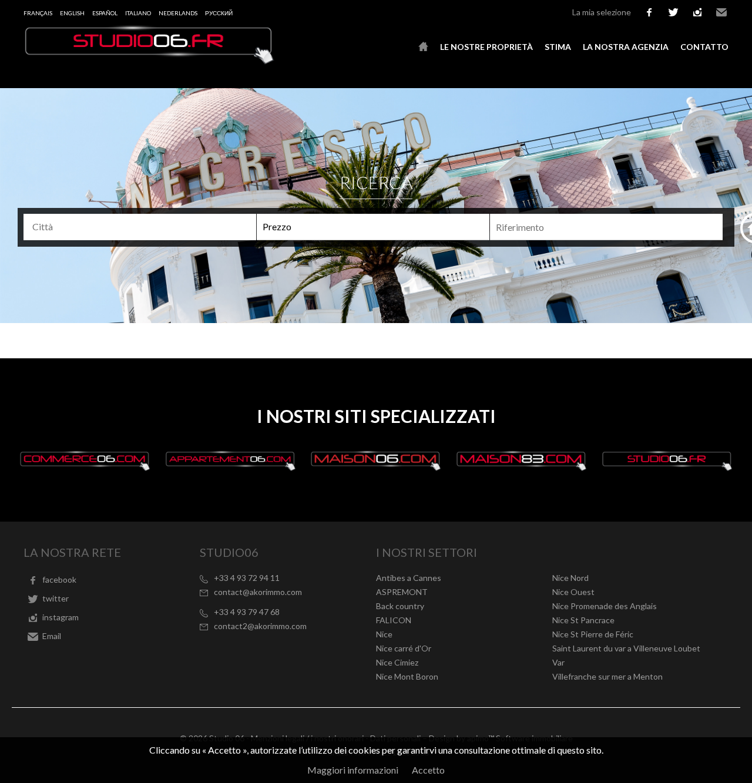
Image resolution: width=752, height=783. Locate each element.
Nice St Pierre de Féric (592, 634)
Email (721, 12)
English (72, 12)
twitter (673, 12)
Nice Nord (570, 578)
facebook (649, 12)
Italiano (138, 12)
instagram (697, 12)
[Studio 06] (150, 60)
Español (105, 12)
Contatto (704, 47)
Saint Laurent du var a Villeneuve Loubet (626, 648)
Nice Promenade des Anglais (604, 606)
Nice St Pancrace (583, 620)
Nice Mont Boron (407, 676)
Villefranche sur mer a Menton (607, 676)
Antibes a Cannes (408, 578)
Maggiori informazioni (352, 769)
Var (558, 662)
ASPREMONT (402, 592)
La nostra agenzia (626, 47)
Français (38, 12)
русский (219, 12)
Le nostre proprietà (486, 47)
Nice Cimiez (397, 662)
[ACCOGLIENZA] (423, 47)
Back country (400, 606)
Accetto (428, 769)
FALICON (393, 620)
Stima (558, 47)
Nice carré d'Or (403, 648)
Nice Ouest (573, 592)
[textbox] (144, 227)
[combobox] (140, 227)
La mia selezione (601, 12)
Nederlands (178, 12)
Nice (384, 634)
